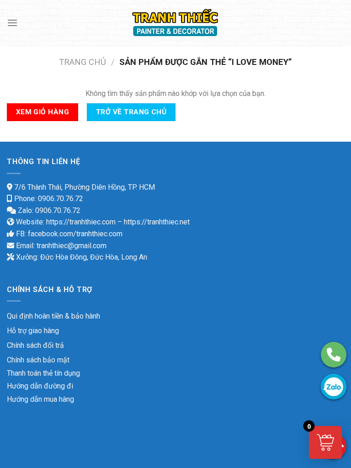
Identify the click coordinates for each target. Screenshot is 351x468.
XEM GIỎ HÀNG (42, 112)
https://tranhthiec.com (81, 222)
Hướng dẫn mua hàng (40, 399)
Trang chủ (82, 62)
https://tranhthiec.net (157, 222)
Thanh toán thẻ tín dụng (43, 373)
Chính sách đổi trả (35, 345)
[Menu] (12, 22)
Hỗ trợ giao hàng (33, 330)
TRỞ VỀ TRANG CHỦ (131, 112)
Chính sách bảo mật (38, 360)
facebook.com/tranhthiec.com (75, 233)
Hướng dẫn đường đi (40, 386)
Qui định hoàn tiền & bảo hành (53, 316)
